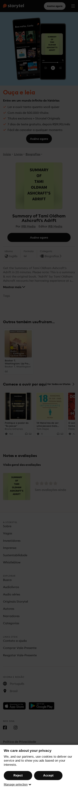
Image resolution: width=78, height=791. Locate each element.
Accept (48, 775)
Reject (18, 775)
